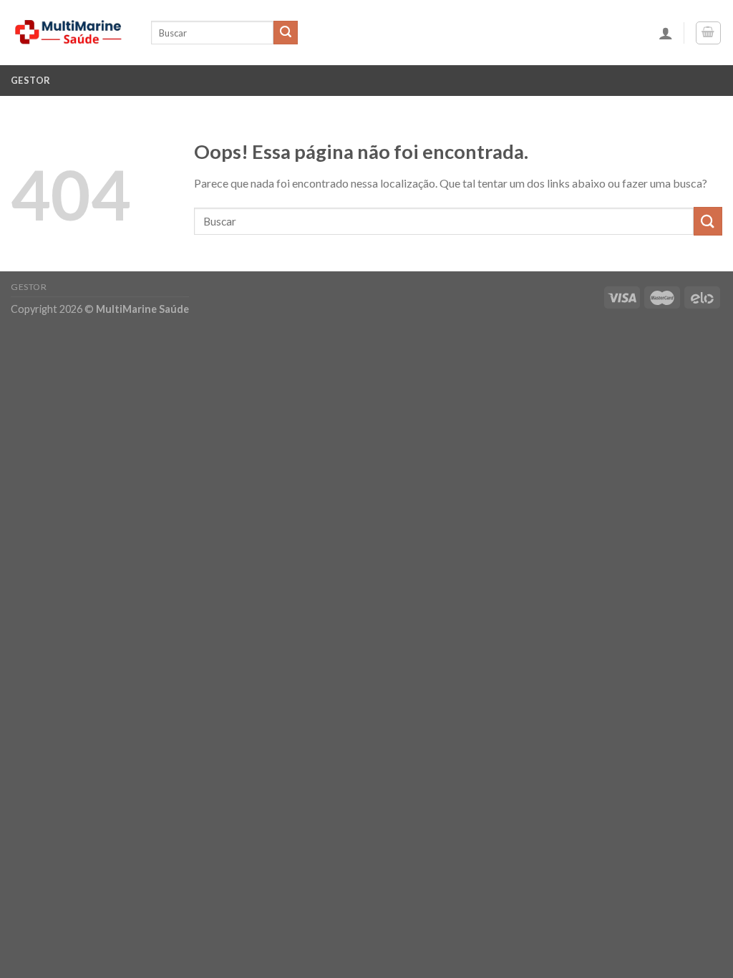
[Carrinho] (709, 32)
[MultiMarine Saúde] (70, 32)
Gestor (31, 80)
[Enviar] (285, 33)
